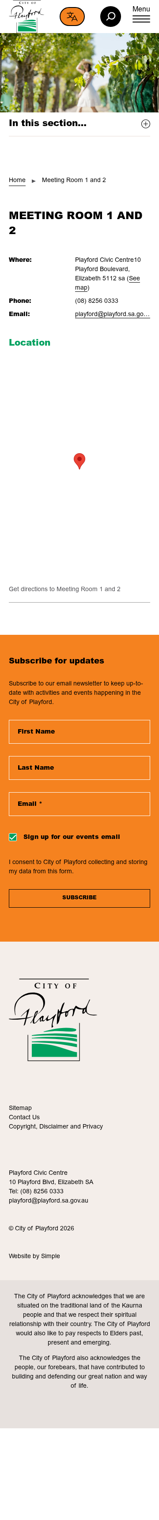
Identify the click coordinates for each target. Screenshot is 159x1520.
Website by (25, 1257)
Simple (50, 1257)
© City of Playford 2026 (41, 1229)
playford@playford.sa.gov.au (115, 315)
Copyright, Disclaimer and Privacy (56, 1127)
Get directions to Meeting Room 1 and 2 (65, 590)
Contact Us (24, 1118)
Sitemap (20, 1109)
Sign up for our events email (71, 838)
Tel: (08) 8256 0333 (36, 1192)
